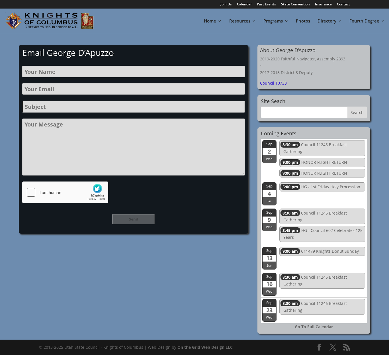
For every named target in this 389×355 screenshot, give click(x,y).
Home (210, 21)
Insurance (323, 5)
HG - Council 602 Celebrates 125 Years (322, 234)
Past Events (266, 5)
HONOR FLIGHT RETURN (314, 162)
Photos (303, 21)
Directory (327, 21)
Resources (239, 21)
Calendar (244, 5)
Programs (273, 21)
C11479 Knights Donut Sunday (320, 251)
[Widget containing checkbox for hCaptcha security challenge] (65, 192)
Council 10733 (273, 83)
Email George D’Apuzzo (68, 52)
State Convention (295, 5)
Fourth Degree (364, 21)
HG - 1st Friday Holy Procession (321, 186)
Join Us (226, 5)
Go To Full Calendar (314, 326)
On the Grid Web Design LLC (205, 347)
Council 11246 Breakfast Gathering (314, 148)
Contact (343, 5)
